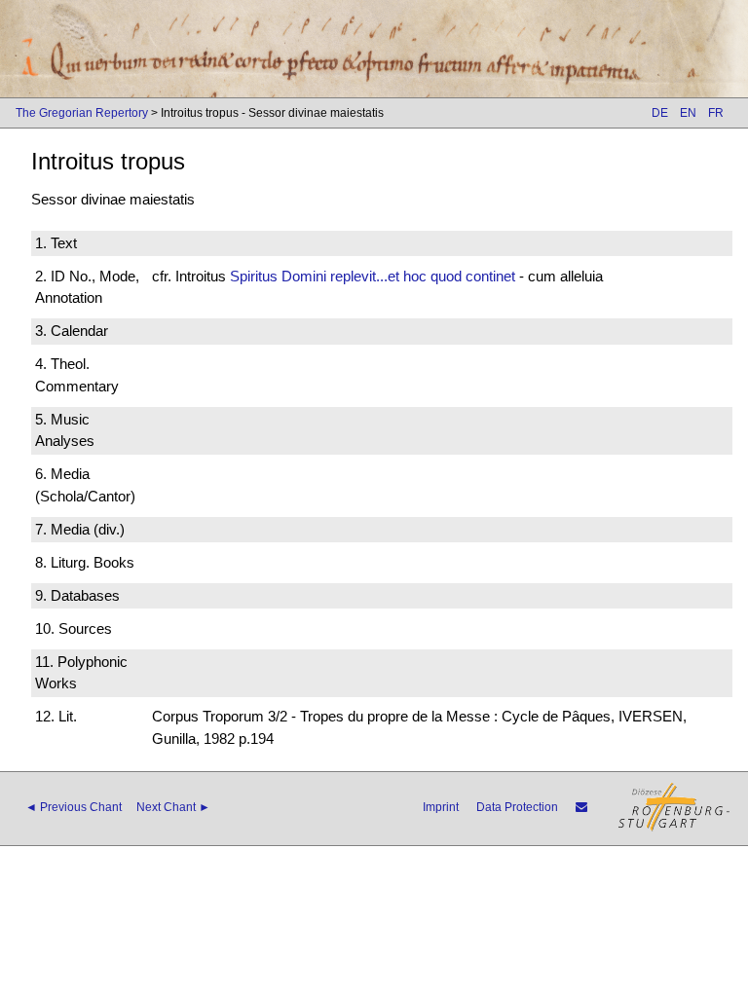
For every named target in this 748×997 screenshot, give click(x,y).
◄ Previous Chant (73, 807)
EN (688, 113)
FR (716, 113)
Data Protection (517, 807)
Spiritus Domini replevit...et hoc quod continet (372, 276)
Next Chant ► (173, 807)
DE (660, 113)
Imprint (441, 807)
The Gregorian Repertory (82, 113)
